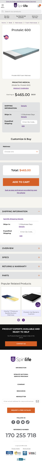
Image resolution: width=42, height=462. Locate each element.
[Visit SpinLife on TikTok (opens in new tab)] (27, 422)
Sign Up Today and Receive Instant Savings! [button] (21, 1)
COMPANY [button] (21, 384)
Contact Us (21, 344)
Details (24, 106)
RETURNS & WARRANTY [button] (14, 266)
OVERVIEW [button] (8, 248)
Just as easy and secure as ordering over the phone (21, 191)
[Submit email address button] (37, 401)
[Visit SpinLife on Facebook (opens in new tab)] (13, 422)
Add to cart (21, 182)
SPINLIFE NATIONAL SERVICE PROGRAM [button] (21, 375)
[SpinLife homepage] (21, 5)
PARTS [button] (5, 275)
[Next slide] (23, 320)
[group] (21, 302)
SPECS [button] (5, 257)
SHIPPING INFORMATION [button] (14, 211)
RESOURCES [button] (21, 391)
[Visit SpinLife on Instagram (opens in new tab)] (18, 422)
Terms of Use (26, 448)
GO (23, 126)
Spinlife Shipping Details (13, 219)
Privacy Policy (16, 448)
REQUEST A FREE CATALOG (21, 410)
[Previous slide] (18, 320)
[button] (21, 54)
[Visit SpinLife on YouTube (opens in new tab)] (23, 422)
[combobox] (21, 11)
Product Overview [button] (21, 88)
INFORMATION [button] (21, 368)
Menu (2, 7)
